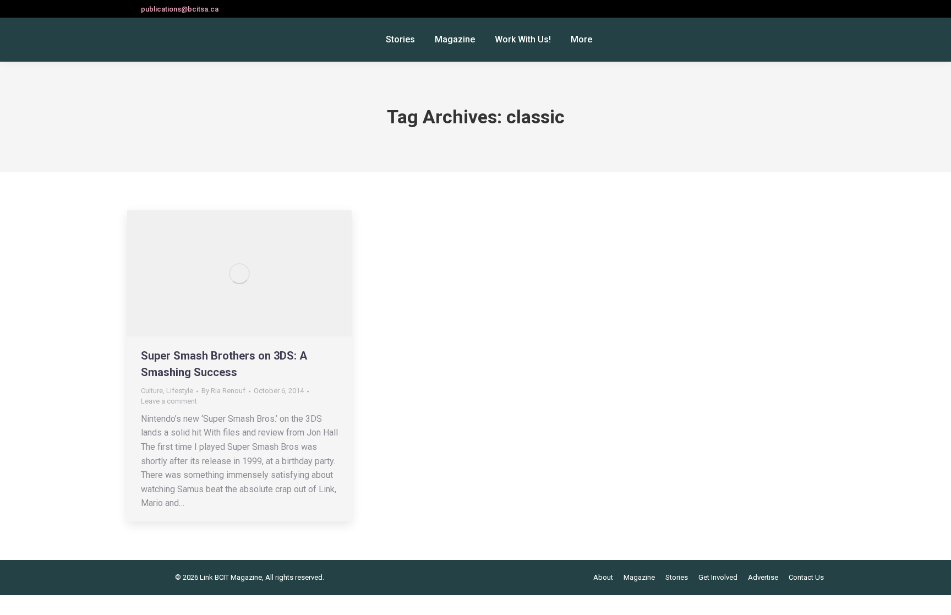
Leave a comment (169, 401)
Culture (152, 391)
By (223, 391)
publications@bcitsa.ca (179, 9)
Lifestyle (179, 391)
